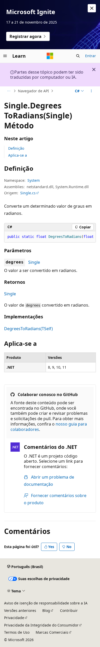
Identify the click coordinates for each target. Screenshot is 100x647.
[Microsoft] (50, 56)
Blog (46, 610)
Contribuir (69, 610)
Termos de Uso (16, 632)
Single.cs (28, 192)
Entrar (90, 55)
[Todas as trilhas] (8, 91)
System (33, 180)
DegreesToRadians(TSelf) (28, 328)
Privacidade (14, 617)
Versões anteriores (20, 610)
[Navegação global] (5, 55)
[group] (50, 236)
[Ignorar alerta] (92, 8)
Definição (16, 148)
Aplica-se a (17, 155)
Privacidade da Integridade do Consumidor (41, 625)
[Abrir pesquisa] (78, 55)
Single (34, 262)
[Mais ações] (91, 91)
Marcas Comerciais (52, 632)
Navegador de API (33, 90)
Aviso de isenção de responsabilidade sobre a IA (45, 603)
